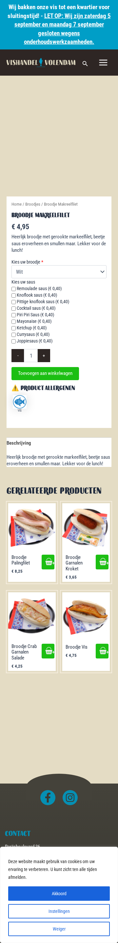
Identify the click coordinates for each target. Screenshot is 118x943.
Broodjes (32, 204)
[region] (59, 895)
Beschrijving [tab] (19, 443)
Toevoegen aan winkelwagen (45, 373)
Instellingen (59, 911)
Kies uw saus (23, 282)
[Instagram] (70, 797)
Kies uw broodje (27, 262)
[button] (85, 62)
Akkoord (59, 893)
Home (16, 204)
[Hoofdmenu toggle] (103, 62)
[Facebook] (47, 797)
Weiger (59, 929)
